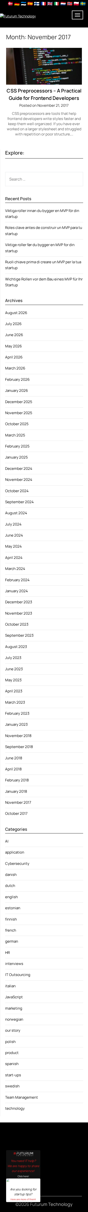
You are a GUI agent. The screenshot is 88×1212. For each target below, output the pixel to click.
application (14, 852)
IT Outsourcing (17, 974)
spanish (12, 1063)
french (10, 930)
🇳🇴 (69, 3)
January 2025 (16, 457)
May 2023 (13, 680)
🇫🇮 (36, 3)
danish (11, 874)
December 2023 (18, 602)
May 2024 (13, 546)
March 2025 (15, 435)
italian (10, 985)
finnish (11, 919)
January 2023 (16, 724)
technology (15, 1108)
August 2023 (16, 646)
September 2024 (19, 501)
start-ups (13, 1075)
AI (7, 841)
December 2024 (18, 468)
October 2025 (17, 423)
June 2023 (14, 669)
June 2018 (13, 758)
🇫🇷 (43, 3)
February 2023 (17, 713)
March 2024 (15, 568)
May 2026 (13, 346)
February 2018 (17, 780)
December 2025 (18, 401)
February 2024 (17, 579)
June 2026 (14, 334)
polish (10, 1041)
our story (12, 1030)
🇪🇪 (23, 3)
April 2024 (13, 557)
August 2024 (16, 512)
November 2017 (18, 802)
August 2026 (16, 312)
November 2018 (18, 735)
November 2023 (18, 613)
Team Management (21, 1097)
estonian (12, 907)
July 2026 (13, 323)
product (12, 1052)
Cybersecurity (17, 863)
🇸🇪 (83, 3)
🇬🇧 (50, 3)
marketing (13, 1008)
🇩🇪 (17, 3)
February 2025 (17, 446)
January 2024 (16, 590)
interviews (14, 963)
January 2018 (16, 791)
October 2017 (16, 813)
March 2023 (15, 702)
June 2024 (14, 535)
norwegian (14, 1019)
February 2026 (17, 379)
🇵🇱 (76, 3)
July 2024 (13, 524)
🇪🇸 (30, 3)
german (11, 941)
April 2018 (13, 769)
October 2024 (17, 490)
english (11, 896)
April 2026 (13, 357)
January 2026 (16, 390)
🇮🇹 (56, 3)
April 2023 (13, 691)
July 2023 (13, 657)
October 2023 (16, 624)
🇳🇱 (63, 3)
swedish (12, 1086)
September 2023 (19, 635)
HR (7, 952)
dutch (10, 885)
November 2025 (18, 412)
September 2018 (19, 746)
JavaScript (14, 997)
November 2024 (18, 479)
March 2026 (15, 368)
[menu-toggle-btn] (77, 15)
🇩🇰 (10, 3)
